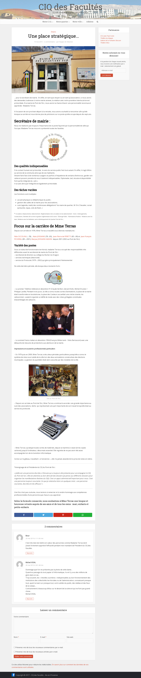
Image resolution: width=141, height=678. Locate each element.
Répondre (30, 553)
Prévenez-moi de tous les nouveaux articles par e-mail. (36, 652)
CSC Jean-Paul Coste (107, 36)
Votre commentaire (21, 617)
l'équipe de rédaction (66, 42)
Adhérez (89, 22)
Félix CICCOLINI (20, 236)
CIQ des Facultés (70, 7)
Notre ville (77, 22)
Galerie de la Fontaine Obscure (110, 40)
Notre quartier (62, 22)
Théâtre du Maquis (106, 38)
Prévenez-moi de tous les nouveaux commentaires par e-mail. (39, 647)
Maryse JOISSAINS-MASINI (42, 239)
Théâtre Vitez (104, 43)
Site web (70, 637)
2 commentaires (49, 42)
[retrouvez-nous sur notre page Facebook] (13, 674)
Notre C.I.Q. (47, 22)
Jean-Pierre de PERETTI (62, 236)
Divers (53, 32)
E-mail (43, 637)
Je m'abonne (106, 75)
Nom (16, 637)
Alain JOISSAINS (38, 236)
